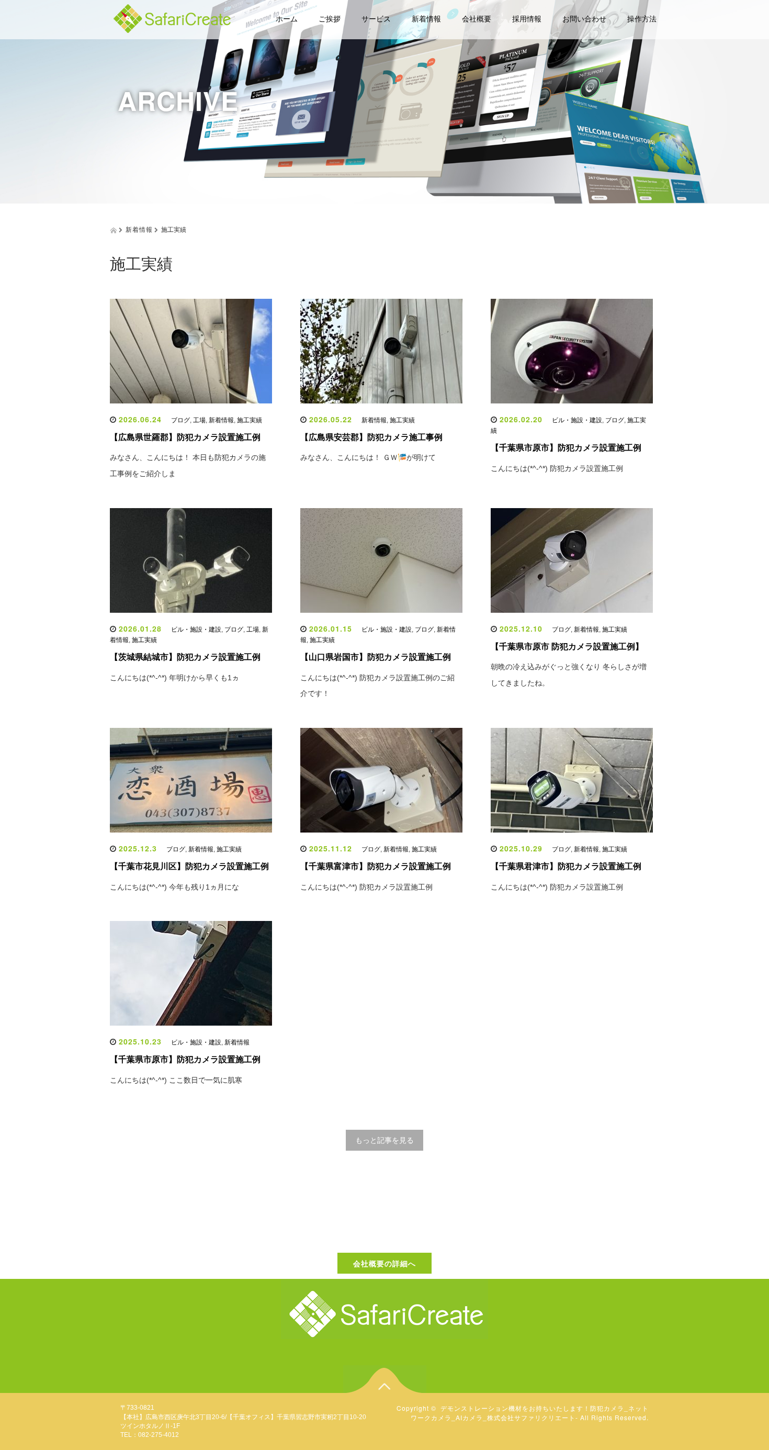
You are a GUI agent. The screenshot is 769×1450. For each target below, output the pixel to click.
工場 (199, 420)
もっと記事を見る (384, 1140)
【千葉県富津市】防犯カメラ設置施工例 (375, 866)
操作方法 (642, 19)
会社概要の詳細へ (384, 1263)
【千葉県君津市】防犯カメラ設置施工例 (566, 866)
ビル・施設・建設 (577, 420)
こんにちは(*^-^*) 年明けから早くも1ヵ (174, 677)
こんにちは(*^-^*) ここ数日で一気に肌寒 (176, 1080)
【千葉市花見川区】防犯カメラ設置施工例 (189, 866)
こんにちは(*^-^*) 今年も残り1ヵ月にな (174, 887)
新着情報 (426, 19)
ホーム (287, 19)
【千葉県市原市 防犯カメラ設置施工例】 (567, 646)
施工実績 (249, 420)
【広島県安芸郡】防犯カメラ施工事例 (371, 437)
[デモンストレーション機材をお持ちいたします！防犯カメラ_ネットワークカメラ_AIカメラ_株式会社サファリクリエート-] (172, 17)
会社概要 (476, 19)
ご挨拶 (330, 19)
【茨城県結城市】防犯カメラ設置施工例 (185, 657)
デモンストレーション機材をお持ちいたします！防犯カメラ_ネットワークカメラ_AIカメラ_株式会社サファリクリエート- (530, 1412)
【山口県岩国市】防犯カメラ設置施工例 (375, 657)
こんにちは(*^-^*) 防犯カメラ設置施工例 (557, 468)
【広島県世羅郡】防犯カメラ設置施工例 (185, 437)
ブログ (180, 420)
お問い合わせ (584, 19)
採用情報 (526, 19)
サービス (376, 19)
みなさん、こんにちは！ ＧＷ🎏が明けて (368, 457)
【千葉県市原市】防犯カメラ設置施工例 (566, 447)
